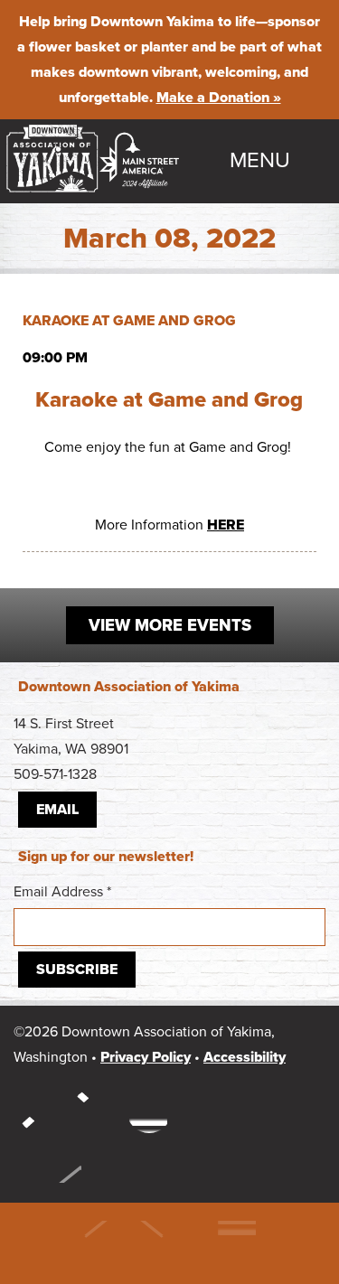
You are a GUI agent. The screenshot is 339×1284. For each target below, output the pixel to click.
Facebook (95, 1110)
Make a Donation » (218, 98)
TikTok (149, 1110)
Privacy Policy (145, 1057)
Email (57, 810)
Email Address (62, 892)
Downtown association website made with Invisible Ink (158, 1243)
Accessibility (244, 1057)
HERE (225, 525)
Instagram (40, 1110)
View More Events (170, 625)
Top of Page (47, 1160)
